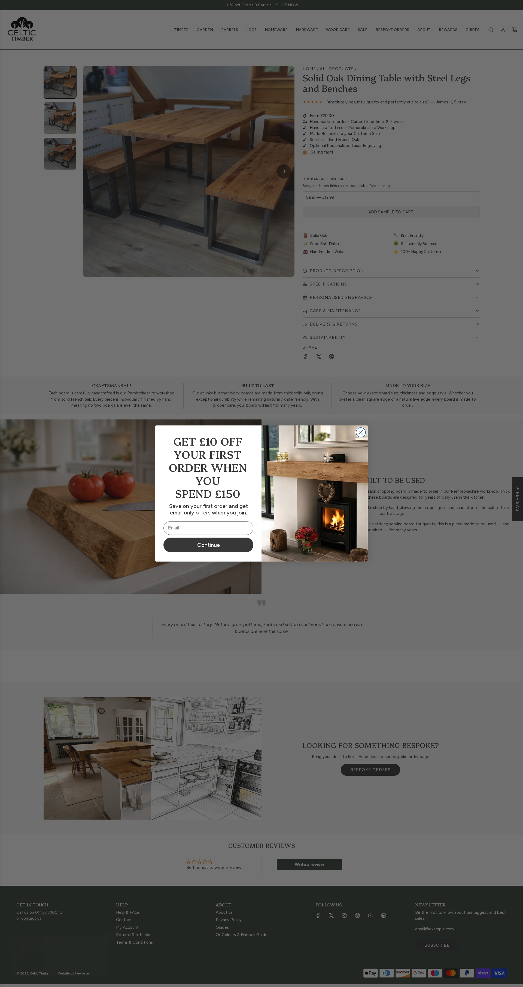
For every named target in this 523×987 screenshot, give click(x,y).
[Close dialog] (361, 432)
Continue (208, 545)
